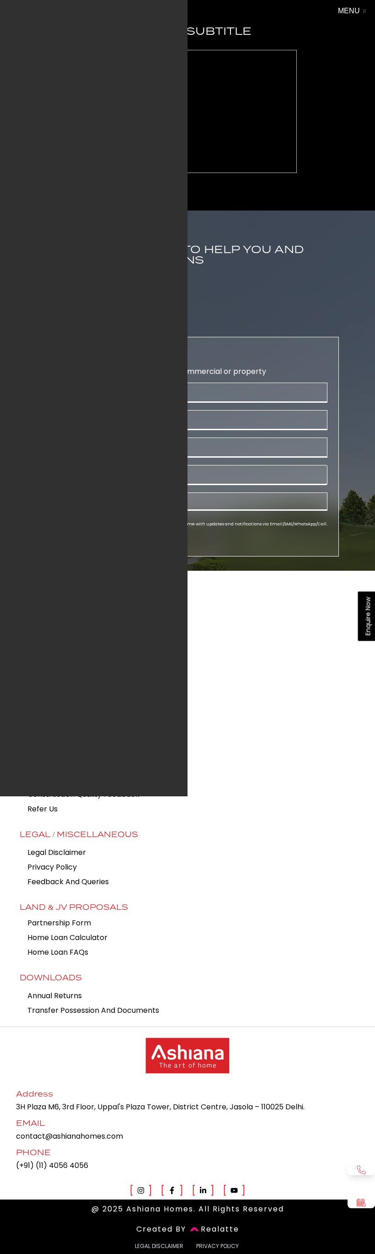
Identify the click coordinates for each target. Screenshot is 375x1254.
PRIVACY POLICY (217, 1246)
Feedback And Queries (68, 881)
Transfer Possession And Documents (93, 1010)
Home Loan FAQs (57, 952)
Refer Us (42, 809)
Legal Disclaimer (56, 852)
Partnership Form (59, 923)
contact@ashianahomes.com (69, 1136)
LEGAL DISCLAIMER (159, 1246)
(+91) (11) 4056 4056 (52, 1165)
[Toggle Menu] (364, 11)
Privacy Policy (52, 867)
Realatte (220, 1229)
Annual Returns (54, 995)
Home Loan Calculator (67, 937)
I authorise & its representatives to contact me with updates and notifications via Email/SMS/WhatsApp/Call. (194, 524)
